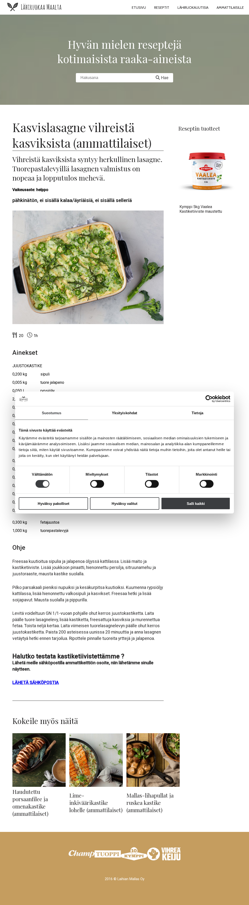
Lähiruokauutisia (193, 7)
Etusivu (139, 7)
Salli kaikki (196, 503)
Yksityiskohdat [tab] (124, 413)
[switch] (97, 484)
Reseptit (161, 7)
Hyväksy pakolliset (53, 503)
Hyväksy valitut (124, 503)
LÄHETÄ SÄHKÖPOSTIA (35, 682)
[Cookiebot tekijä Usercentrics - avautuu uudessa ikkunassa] (209, 399)
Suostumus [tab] (52, 413)
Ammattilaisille (230, 7)
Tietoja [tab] (197, 413)
